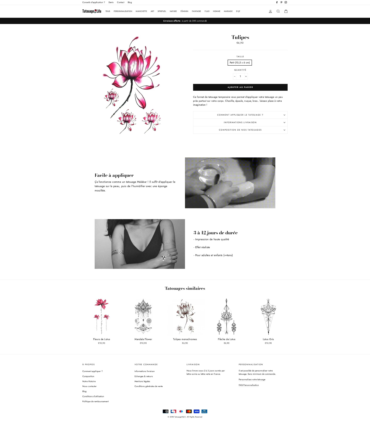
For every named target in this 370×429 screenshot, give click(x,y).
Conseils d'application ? (93, 2)
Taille (240, 56)
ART (152, 11)
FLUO (207, 11)
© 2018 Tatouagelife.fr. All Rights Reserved (185, 417)
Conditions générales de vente (149, 386)
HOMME (216, 11)
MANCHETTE (141, 11)
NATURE (173, 11)
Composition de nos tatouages (240, 129)
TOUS (108, 11)
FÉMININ (184, 11)
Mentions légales (142, 381)
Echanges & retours (144, 376)
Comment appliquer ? (92, 371)
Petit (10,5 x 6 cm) (240, 62)
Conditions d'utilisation (93, 396)
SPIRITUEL (162, 11)
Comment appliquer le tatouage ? (240, 114)
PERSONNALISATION (123, 11)
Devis (111, 2)
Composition (88, 376)
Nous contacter (89, 386)
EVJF (238, 11)
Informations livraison (240, 122)
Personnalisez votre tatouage (252, 379)
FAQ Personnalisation (249, 385)
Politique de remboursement (95, 401)
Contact (120, 2)
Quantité (240, 69)
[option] (185, 21)
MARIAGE (228, 11)
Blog (130, 2)
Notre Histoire (89, 381)
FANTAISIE (196, 11)
